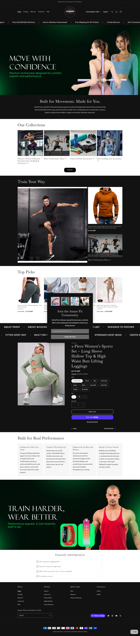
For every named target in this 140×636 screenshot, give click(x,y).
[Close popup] (89, 296)
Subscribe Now (70, 337)
